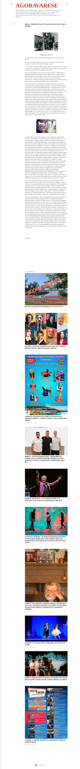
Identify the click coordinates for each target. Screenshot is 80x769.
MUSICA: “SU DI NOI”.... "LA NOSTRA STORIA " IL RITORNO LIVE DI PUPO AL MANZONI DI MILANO (43, 500)
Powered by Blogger (41, 765)
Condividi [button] (13, 23)
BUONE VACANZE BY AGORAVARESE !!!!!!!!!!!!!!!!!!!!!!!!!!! (44, 306)
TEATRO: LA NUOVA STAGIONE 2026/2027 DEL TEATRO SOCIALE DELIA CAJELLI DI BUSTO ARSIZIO (45, 347)
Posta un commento (33, 308)
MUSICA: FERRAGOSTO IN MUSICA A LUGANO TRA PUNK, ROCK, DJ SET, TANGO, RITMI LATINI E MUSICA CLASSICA (46, 679)
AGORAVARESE (37, 5)
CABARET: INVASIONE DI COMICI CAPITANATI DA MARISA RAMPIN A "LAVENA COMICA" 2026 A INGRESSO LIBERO (45, 418)
